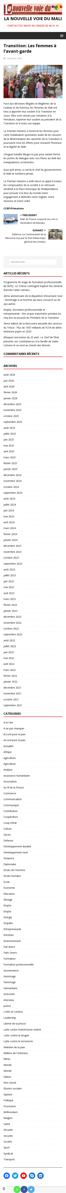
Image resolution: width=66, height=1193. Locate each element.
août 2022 (9, 640)
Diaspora (9, 858)
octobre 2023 (11, 557)
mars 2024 (10, 528)
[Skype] (32, 1175)
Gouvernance (11, 970)
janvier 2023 (10, 611)
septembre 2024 (13, 492)
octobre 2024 (11, 487)
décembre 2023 (12, 545)
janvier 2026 (10, 398)
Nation (7, 1076)
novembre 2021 (12, 693)
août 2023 (9, 569)
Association (10, 781)
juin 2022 (9, 652)
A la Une (8, 722)
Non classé (10, 1082)
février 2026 (10, 392)
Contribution (11, 811)
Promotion (10, 1106)
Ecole (7, 882)
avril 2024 (9, 522)
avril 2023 (9, 593)
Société (8, 1141)
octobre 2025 (11, 416)
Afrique (8, 752)
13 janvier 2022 (14, 58)
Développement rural (16, 852)
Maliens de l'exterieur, (16, 1053)
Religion (8, 1118)
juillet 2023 (10, 575)
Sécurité (8, 1129)
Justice (7, 1006)
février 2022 (10, 675)
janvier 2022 (10, 681)
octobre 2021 (11, 699)
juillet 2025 (10, 433)
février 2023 (10, 604)
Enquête (8, 923)
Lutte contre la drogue (16, 1035)
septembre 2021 (13, 705)
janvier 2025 (10, 469)
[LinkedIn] (40, 1175)
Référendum (11, 1112)
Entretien (9, 935)
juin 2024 (9, 510)
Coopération (11, 816)
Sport (7, 1147)
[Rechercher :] (33, 262)
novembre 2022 (12, 622)
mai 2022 (9, 658)
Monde (8, 1065)
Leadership (10, 1017)
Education (9, 893)
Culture (8, 828)
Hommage (10, 976)
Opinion (8, 1094)
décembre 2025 (12, 404)
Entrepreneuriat (12, 929)
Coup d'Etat (10, 823)
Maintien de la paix (14, 1047)
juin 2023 (9, 581)
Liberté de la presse (15, 1023)
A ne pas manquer (14, 728)
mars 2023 (10, 599)
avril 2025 (9, 451)
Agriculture (10, 758)
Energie (8, 917)
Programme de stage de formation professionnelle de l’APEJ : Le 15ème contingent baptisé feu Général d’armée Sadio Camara (33, 286)
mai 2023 (9, 587)
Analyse (8, 769)
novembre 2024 (12, 481)
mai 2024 (9, 516)
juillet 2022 (10, 646)
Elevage (8, 899)
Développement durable (17, 846)
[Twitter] (31, 1189)
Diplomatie (10, 864)
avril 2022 (9, 664)
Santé (7, 1124)
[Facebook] (24, 1189)
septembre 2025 (13, 421)
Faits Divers (10, 952)
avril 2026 (9, 386)
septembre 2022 (13, 634)
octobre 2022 (11, 628)
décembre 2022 (12, 616)
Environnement (12, 941)
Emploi (7, 905)
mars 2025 (10, 457)
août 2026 (9, 374)
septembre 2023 (13, 563)
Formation (9, 958)
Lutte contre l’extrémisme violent (22, 1029)
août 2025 (9, 427)
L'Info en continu (13, 1011)
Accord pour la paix (14, 734)
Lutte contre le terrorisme (18, 1041)
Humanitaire (10, 988)
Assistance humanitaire (17, 775)
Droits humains (12, 876)
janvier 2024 (10, 540)
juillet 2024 (10, 504)
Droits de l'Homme (14, 870)
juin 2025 (9, 439)
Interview (9, 1000)
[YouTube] (23, 1175)
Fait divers (9, 946)
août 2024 (9, 498)
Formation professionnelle (19, 964)
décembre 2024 (12, 475)
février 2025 (10, 463)
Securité (8, 1135)
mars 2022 (10, 670)
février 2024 (10, 534)
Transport (9, 1159)
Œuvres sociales (13, 1088)
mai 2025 (9, 445)
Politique (8, 1100)
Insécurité (9, 994)
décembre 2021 (12, 687)
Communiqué (11, 805)
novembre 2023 (12, 551)
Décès (7, 834)
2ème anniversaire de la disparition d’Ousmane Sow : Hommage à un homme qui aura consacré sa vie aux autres (33, 300)
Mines (7, 1059)
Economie (9, 887)
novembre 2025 (12, 410)
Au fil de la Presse (14, 787)
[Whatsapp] (17, 1189)
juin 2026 (9, 380)
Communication (13, 799)
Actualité (8, 746)
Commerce (10, 793)
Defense (8, 840)
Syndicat (8, 1153)
